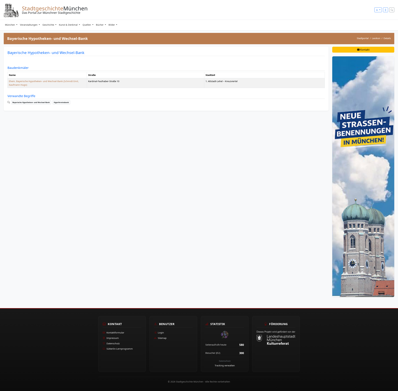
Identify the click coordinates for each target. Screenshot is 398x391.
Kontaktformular (115, 332)
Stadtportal (363, 38)
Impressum (112, 337)
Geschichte (48, 24)
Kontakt (365, 49)
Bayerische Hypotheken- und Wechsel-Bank (31, 102)
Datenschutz (113, 343)
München (10, 24)
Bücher (100, 24)
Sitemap (162, 337)
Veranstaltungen (29, 24)
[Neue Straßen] (363, 176)
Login (161, 332)
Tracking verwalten (225, 365)
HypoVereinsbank (61, 102)
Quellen (87, 24)
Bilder (112, 24)
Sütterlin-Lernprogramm (119, 348)
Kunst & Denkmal (68, 24)
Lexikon (376, 38)
